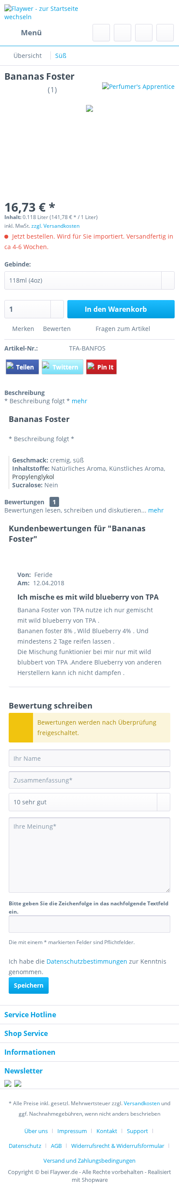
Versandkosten (142, 1103)
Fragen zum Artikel (122, 328)
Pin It (105, 367)
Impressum (72, 1131)
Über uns (36, 1131)
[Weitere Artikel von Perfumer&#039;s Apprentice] (138, 90)
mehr (79, 401)
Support (137, 1131)
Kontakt (106, 1131)
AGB (56, 1146)
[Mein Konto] (143, 32)
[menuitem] (23, 32)
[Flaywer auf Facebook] (7, 1084)
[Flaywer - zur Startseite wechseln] (47, 12)
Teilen (26, 367)
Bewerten (57, 328)
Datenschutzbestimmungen (86, 961)
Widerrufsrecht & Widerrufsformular (117, 1146)
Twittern (66, 367)
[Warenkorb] (165, 32)
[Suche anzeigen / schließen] (101, 32)
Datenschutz (25, 1146)
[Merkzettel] (122, 32)
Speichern (28, 985)
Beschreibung (24, 392)
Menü (31, 32)
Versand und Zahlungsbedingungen (89, 1160)
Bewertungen (24, 502)
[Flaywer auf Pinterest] (17, 1084)
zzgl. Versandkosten (55, 225)
